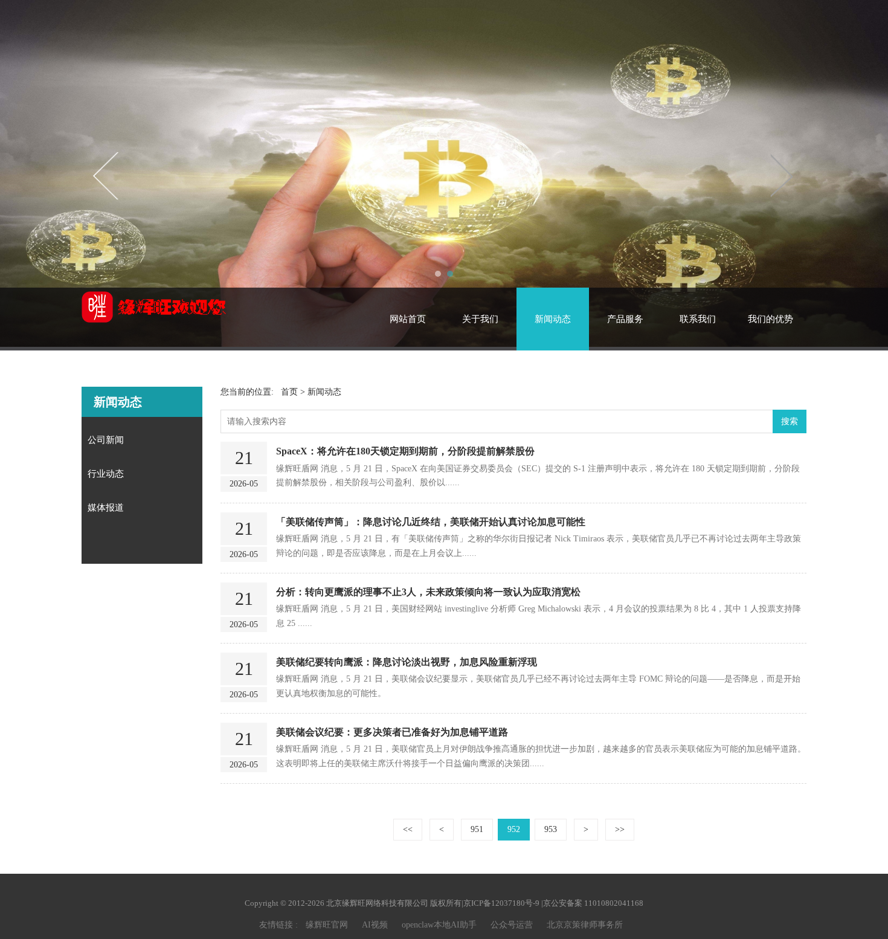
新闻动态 (553, 319)
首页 (289, 391)
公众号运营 (512, 924)
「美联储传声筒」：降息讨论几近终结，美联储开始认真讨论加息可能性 (430, 522)
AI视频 (375, 924)
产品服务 (625, 319)
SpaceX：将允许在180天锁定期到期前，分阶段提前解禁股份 (405, 451)
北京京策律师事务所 (585, 924)
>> (620, 829)
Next (781, 175)
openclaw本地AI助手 (439, 924)
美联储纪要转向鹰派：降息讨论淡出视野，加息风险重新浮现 (406, 662)
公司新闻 (106, 440)
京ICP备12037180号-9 (501, 903)
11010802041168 (613, 903)
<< (408, 829)
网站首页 (408, 319)
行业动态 (106, 474)
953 (550, 829)
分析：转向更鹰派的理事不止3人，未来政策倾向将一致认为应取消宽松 (428, 592)
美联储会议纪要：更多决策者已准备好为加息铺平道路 (392, 732)
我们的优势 (770, 319)
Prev (107, 175)
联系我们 (698, 319)
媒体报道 (106, 507)
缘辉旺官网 (327, 924)
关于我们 (480, 319)
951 (477, 829)
